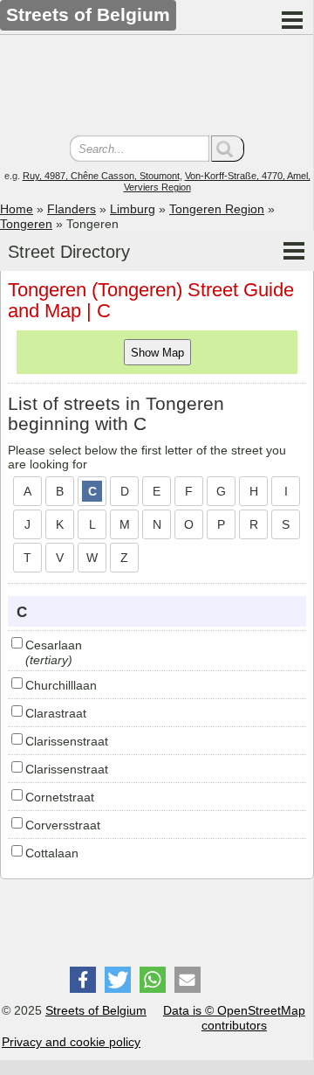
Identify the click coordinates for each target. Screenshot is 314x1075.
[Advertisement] (157, 87)
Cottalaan (51, 853)
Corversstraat (62, 825)
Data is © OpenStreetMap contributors (234, 1017)
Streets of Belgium (96, 1010)
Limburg (132, 209)
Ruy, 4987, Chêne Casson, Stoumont (101, 175)
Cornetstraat (59, 797)
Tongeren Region (216, 209)
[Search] (227, 148)
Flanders (71, 209)
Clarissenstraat (66, 741)
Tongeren (26, 224)
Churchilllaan (61, 685)
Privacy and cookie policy (71, 1042)
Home (16, 209)
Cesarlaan (53, 645)
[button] (83, 980)
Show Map (157, 352)
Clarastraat (55, 713)
